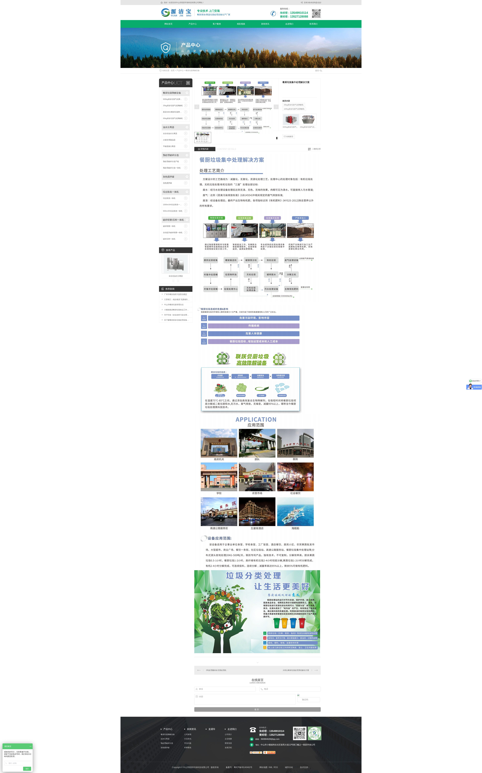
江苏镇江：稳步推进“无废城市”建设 (177, 299)
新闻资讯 (265, 24)
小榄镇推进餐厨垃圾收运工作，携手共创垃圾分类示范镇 (177, 310)
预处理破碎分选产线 (171, 161)
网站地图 (263, 767)
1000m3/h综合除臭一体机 (173, 205)
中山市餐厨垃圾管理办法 (174, 305)
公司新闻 (187, 734)
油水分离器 (168, 127)
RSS (276, 767)
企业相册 (228, 739)
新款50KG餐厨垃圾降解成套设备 (175, 112)
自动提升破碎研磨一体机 (172, 233)
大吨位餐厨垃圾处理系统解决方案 (296, 670)
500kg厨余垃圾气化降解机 (173, 99)
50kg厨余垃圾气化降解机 (173, 118)
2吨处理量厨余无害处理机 (216, 670)
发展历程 (228, 748)
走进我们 (289, 24)
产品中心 (193, 24)
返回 (317, 70)
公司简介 (228, 734)
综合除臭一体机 (171, 192)
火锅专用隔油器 (169, 140)
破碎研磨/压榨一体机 (173, 220)
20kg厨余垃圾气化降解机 (173, 106)
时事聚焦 (187, 748)
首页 (172, 70)
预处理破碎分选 (171, 155)
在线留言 (289, 136)
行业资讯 (187, 739)
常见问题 (187, 743)
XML (270, 767)
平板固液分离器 (169, 146)
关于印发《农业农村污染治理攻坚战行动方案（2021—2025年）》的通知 (177, 315)
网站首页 (168, 24)
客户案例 (217, 24)
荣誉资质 (228, 743)
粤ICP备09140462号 (243, 767)
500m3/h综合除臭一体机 (172, 211)
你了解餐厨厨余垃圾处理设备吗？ (177, 320)
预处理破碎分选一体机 (172, 168)
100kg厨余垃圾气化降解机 (294, 109)
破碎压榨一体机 (169, 239)
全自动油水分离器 (170, 133)
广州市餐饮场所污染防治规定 (175, 294)
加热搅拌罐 (168, 176)
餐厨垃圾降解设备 (193, 70)
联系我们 (314, 24)
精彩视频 (241, 24)
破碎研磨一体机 (169, 226)
